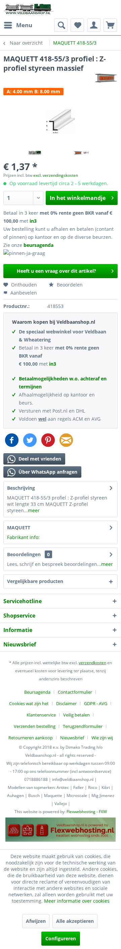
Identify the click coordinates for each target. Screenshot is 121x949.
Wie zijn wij (102, 738)
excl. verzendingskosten (55, 175)
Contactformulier (75, 692)
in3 (33, 221)
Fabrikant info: (23, 537)
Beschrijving (21, 488)
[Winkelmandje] (110, 25)
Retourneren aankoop (30, 738)
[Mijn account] (93, 25)
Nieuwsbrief (72, 738)
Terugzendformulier (83, 726)
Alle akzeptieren (75, 921)
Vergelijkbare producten (35, 581)
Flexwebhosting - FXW (87, 811)
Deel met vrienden (39, 459)
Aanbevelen (23, 292)
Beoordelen (69, 284)
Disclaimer (66, 703)
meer (34, 510)
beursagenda (39, 245)
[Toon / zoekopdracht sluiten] (61, 25)
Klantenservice (41, 715)
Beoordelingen (24, 554)
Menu (24, 25)
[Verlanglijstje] (77, 25)
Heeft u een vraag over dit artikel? (56, 271)
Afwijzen (36, 921)
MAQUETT (18, 527)
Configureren (60, 938)
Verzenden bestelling (34, 726)
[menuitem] (18, 25)
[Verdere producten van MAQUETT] (106, 79)
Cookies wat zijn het (29, 703)
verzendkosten (92, 663)
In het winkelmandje (78, 198)
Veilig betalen (76, 715)
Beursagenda (37, 692)
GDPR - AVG (95, 703)
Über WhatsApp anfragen (47, 472)
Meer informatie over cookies (77, 901)
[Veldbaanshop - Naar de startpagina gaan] (28, 9)
